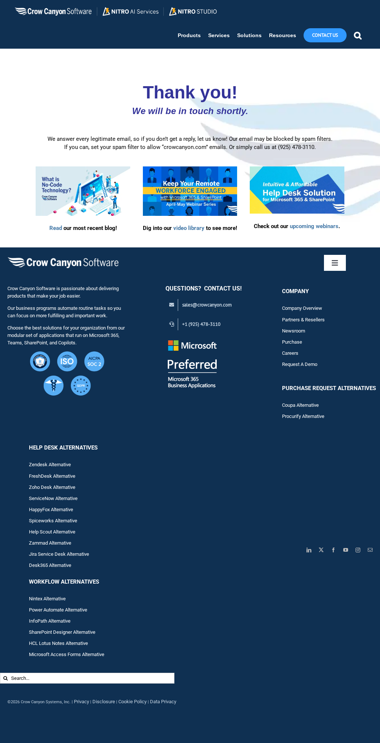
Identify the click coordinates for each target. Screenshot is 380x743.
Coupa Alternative (300, 405)
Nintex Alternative (47, 598)
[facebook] (333, 550)
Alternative (60, 543)
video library (188, 228)
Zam (39, 543)
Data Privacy (163, 701)
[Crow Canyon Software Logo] (63, 257)
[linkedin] (309, 550)
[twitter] (321, 550)
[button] (357, 35)
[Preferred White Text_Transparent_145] (192, 341)
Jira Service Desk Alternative (59, 554)
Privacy (81, 701)
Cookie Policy (132, 701)
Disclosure (103, 701)
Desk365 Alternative (50, 565)
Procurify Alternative (303, 416)
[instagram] (358, 550)
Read (55, 228)
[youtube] (345, 550)
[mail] (370, 550)
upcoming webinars (314, 226)
